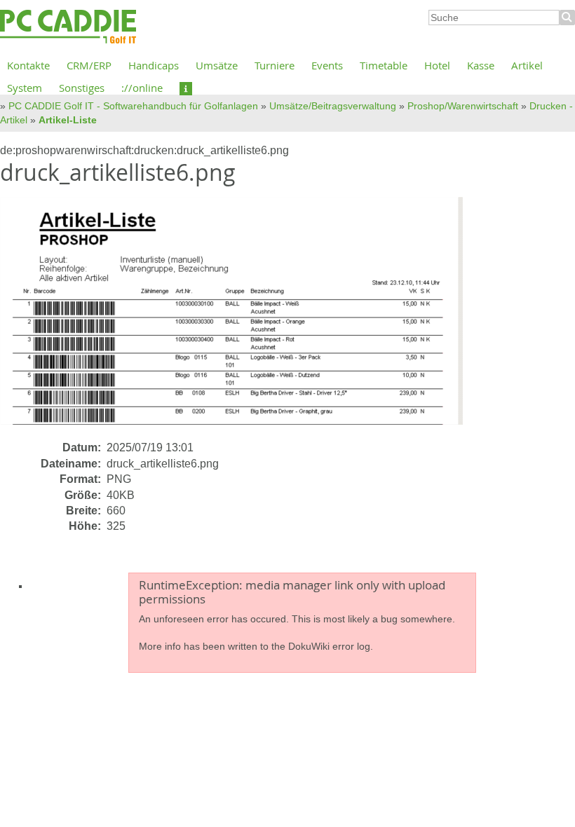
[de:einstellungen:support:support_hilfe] (186, 88)
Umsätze (217, 65)
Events (327, 65)
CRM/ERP (89, 65)
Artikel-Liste (68, 119)
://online (142, 88)
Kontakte (28, 65)
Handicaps (153, 65)
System (24, 88)
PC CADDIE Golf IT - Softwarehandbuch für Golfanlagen (133, 105)
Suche (567, 17)
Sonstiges (81, 88)
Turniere (275, 65)
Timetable (383, 65)
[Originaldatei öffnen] (240, 318)
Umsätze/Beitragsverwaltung (332, 105)
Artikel (527, 65)
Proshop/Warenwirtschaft (462, 105)
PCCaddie (68, 27)
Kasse (480, 65)
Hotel (437, 65)
